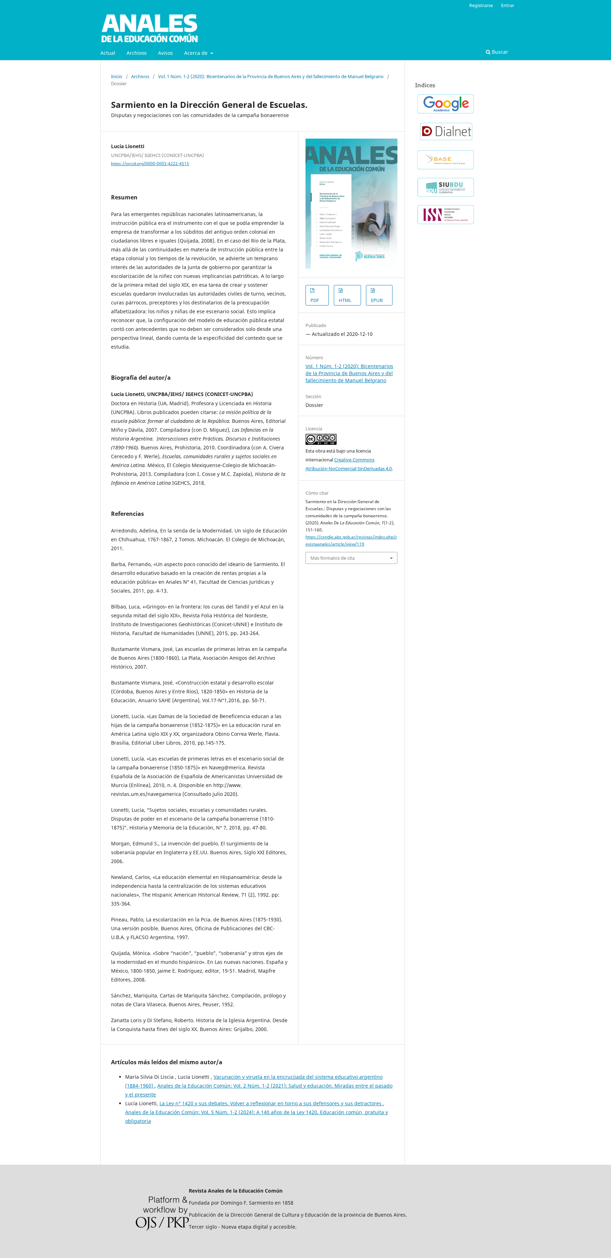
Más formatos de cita (332, 558)
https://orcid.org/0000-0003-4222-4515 (150, 164)
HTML (345, 300)
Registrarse (481, 5)
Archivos (137, 52)
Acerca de (196, 52)
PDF (314, 300)
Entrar (507, 5)
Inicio (116, 76)
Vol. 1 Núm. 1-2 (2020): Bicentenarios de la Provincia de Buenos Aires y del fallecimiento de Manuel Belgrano (271, 76)
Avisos (165, 52)
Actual (107, 52)
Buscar (499, 51)
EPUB (377, 300)
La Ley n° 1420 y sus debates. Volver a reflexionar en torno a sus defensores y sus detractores (271, 1103)
